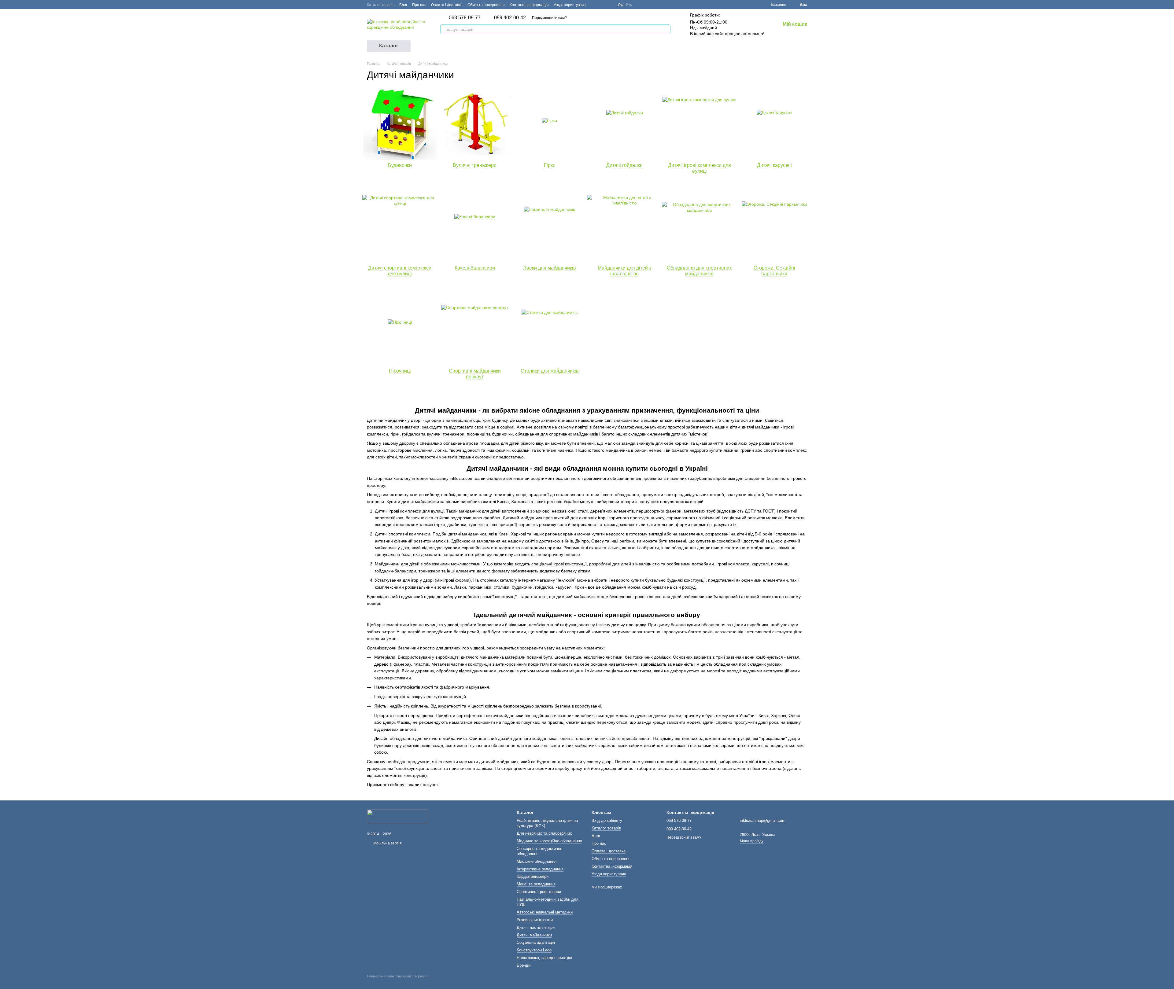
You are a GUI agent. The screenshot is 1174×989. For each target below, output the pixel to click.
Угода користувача (570, 5)
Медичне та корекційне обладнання (549, 841)
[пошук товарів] (665, 29)
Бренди (523, 965)
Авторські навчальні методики (545, 912)
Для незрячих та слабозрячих (544, 833)
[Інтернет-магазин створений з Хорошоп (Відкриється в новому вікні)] (397, 981)
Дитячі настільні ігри (536, 927)
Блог (403, 5)
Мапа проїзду (751, 841)
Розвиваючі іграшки (535, 919)
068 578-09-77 (465, 17)
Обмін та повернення (486, 5)
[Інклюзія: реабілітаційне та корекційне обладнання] (397, 816)
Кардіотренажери (532, 876)
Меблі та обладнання (536, 884)
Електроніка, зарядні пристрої (544, 957)
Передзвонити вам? (549, 18)
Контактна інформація (529, 5)
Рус (629, 4)
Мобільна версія (387, 843)
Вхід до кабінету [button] (607, 820)
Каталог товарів (380, 5)
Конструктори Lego (534, 950)
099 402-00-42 (510, 17)
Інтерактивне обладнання (540, 869)
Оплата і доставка (447, 5)
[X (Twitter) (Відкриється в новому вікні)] (601, 4)
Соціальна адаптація (536, 942)
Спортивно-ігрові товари (539, 891)
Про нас (419, 5)
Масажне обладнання (536, 861)
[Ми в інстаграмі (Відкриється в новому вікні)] (609, 4)
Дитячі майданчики (534, 935)
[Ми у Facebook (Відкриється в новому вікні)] (594, 4)
